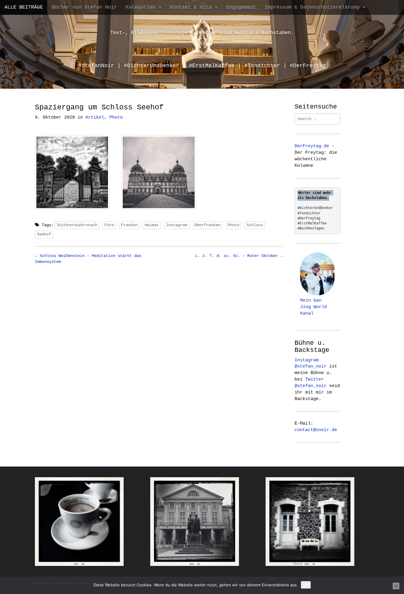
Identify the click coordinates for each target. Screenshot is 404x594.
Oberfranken (207, 225)
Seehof (44, 234)
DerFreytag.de (312, 146)
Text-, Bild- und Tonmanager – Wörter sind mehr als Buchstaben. (202, 32)
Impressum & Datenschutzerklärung (313, 7)
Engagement (241, 7)
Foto (109, 225)
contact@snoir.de (316, 430)
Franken (129, 225)
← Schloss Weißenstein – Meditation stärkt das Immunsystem (88, 258)
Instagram (176, 225)
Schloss (254, 225)
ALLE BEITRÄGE (23, 7)
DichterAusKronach (77, 225)
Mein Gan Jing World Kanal (313, 307)
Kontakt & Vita (192, 7)
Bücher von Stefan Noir (84, 7)
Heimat (152, 225)
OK (305, 584)
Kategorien (142, 7)
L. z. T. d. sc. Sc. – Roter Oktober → (239, 255)
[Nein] (396, 586)
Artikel (94, 117)
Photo (116, 117)
